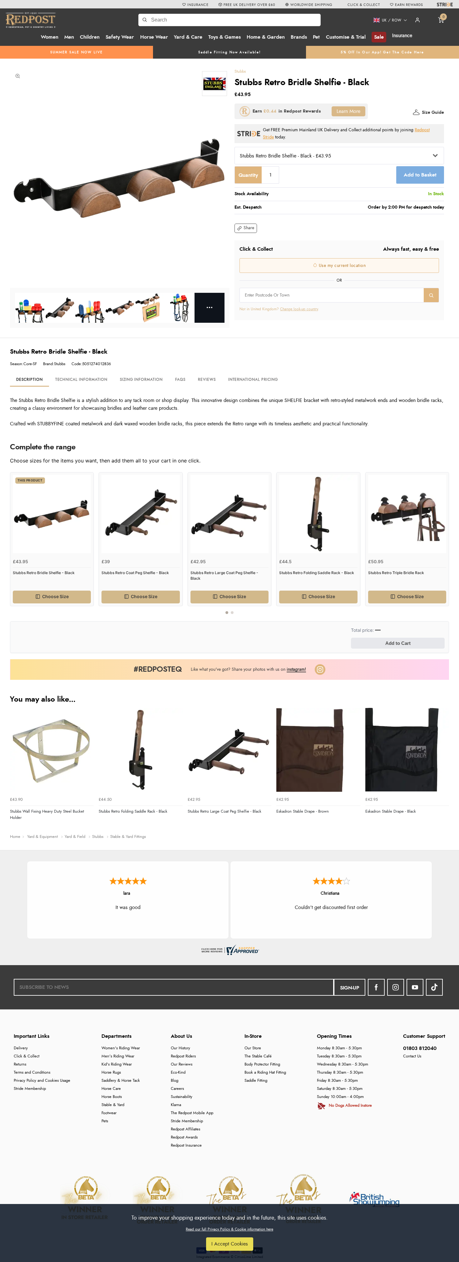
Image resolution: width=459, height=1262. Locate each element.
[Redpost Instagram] (320, 669)
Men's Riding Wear (117, 1056)
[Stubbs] (215, 84)
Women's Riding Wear (120, 1048)
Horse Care (111, 1089)
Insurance (402, 35)
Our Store (252, 1048)
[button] (387, 20)
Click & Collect (26, 1056)
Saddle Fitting (255, 1081)
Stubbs (240, 72)
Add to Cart (398, 643)
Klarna (176, 1105)
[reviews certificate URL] (229, 948)
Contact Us (412, 1056)
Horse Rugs (111, 1073)
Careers (177, 1089)
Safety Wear (120, 37)
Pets (104, 1121)
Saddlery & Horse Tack (120, 1081)
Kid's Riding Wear (116, 1064)
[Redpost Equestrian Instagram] (395, 987)
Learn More (348, 111)
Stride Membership (30, 1089)
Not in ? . (279, 309)
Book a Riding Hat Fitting (265, 1073)
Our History (180, 1048)
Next (443, 546)
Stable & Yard (112, 1105)
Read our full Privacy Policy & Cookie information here (229, 1229)
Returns (20, 1064)
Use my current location (341, 266)
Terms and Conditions (32, 1073)
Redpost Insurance (186, 1146)
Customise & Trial (346, 37)
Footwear (108, 1113)
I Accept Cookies (229, 1243)
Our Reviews (181, 1064)
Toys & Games (224, 37)
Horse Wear (154, 37)
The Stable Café (258, 1056)
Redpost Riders (183, 1056)
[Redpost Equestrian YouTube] (415, 987)
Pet (316, 37)
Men (69, 37)
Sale (379, 37)
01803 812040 (420, 1048)
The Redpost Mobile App (192, 1113)
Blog (174, 1081)
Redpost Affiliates (185, 1129)
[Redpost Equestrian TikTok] (434, 987)
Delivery (21, 1048)
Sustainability (181, 1097)
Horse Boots (111, 1097)
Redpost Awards (184, 1137)
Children (90, 37)
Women (49, 37)
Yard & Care (188, 37)
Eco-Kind (178, 1073)
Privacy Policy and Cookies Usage (42, 1081)
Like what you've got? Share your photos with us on (248, 669)
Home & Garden (266, 37)
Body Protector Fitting (262, 1064)
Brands (299, 37)
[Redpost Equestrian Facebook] (376, 987)
